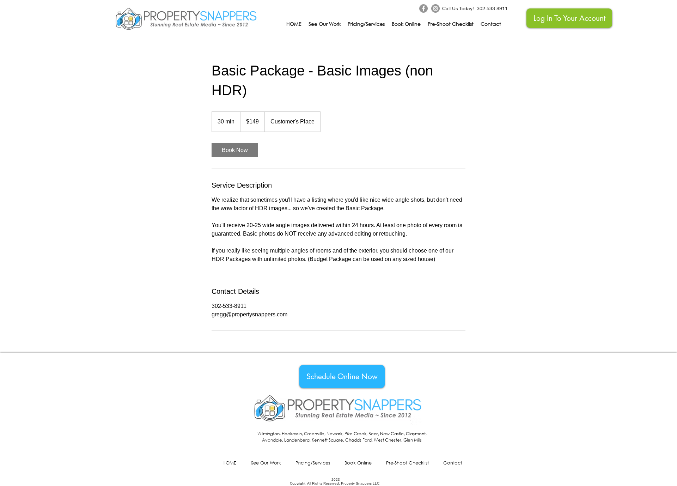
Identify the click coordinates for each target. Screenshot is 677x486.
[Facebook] (423, 8)
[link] (235, 150)
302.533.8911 (492, 8)
